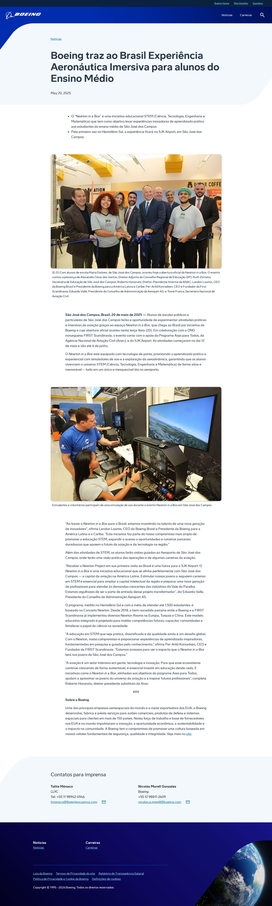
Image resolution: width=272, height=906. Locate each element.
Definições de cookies (106, 879)
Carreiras (246, 15)
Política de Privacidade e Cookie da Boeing (60, 879)
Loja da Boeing (42, 874)
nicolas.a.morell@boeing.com (159, 802)
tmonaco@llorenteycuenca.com (74, 802)
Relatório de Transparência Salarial (120, 874)
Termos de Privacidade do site (74, 874)
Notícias (227, 15)
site (188, 734)
